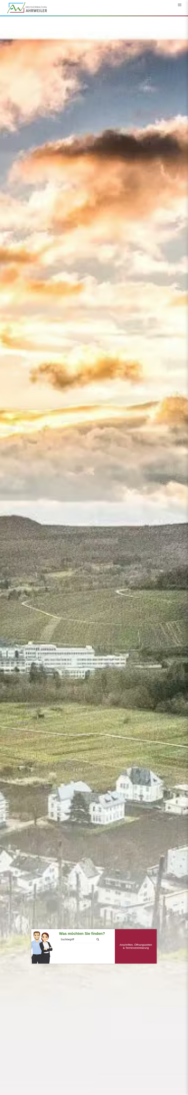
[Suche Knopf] (98, 939)
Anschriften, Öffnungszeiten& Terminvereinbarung (136, 946)
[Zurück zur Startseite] (27, 7)
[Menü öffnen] (179, 4)
